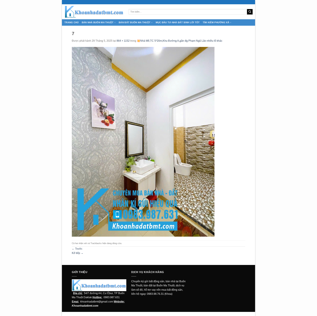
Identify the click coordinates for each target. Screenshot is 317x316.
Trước (77, 248)
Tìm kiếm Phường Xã (216, 22)
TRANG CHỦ (71, 22)
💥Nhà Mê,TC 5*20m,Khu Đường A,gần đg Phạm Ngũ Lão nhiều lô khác (179, 40)
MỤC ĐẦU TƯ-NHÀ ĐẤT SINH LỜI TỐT (178, 22)
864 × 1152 (123, 40)
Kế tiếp (77, 253)
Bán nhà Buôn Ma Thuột (98, 22)
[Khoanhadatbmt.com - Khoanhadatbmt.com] (94, 11)
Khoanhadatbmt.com (85, 305)
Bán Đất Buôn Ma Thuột (134, 22)
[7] (143, 141)
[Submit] (250, 12)
